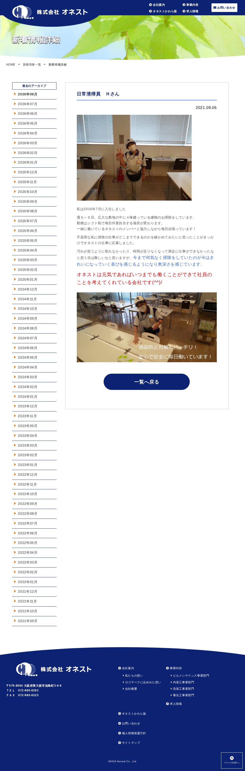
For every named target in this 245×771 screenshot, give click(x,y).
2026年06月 (28, 113)
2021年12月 (28, 591)
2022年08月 (28, 513)
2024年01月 (28, 397)
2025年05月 (28, 240)
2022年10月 (28, 494)
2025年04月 (28, 250)
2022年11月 (27, 484)
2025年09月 (28, 201)
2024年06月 (28, 348)
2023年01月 (28, 465)
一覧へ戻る (146, 381)
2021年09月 (28, 621)
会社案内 (158, 4)
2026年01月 (28, 162)
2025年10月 (28, 192)
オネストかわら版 (164, 11)
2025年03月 (28, 260)
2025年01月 (28, 279)
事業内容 (191, 4)
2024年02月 (28, 387)
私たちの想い (133, 675)
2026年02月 (28, 153)
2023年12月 (28, 406)
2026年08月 (28, 94)
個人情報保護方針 (133, 733)
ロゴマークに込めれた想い (142, 682)
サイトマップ (130, 742)
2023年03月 (28, 445)
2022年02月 (28, 572)
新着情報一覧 (32, 64)
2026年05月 (28, 123)
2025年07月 (28, 221)
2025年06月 (28, 231)
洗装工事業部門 (183, 688)
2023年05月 (28, 426)
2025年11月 (27, 182)
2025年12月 (28, 172)
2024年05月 (28, 357)
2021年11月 (27, 601)
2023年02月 (28, 455)
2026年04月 (28, 133)
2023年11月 (27, 416)
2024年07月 (28, 338)
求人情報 (191, 11)
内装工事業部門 (183, 682)
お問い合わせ (226, 7)
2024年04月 (28, 367)
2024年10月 (28, 309)
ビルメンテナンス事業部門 (190, 675)
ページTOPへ (232, 762)
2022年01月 (28, 582)
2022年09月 (28, 504)
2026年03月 (28, 143)
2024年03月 (28, 377)
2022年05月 (28, 543)
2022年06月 (28, 533)
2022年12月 (28, 474)
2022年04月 (28, 552)
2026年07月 (28, 104)
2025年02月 (28, 270)
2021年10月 (28, 611)
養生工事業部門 (183, 695)
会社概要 (130, 688)
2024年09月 (28, 318)
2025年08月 (28, 211)
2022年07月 (28, 523)
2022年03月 (28, 562)
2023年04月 (28, 435)
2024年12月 (28, 289)
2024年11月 (27, 299)
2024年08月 (28, 328)
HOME (10, 64)
